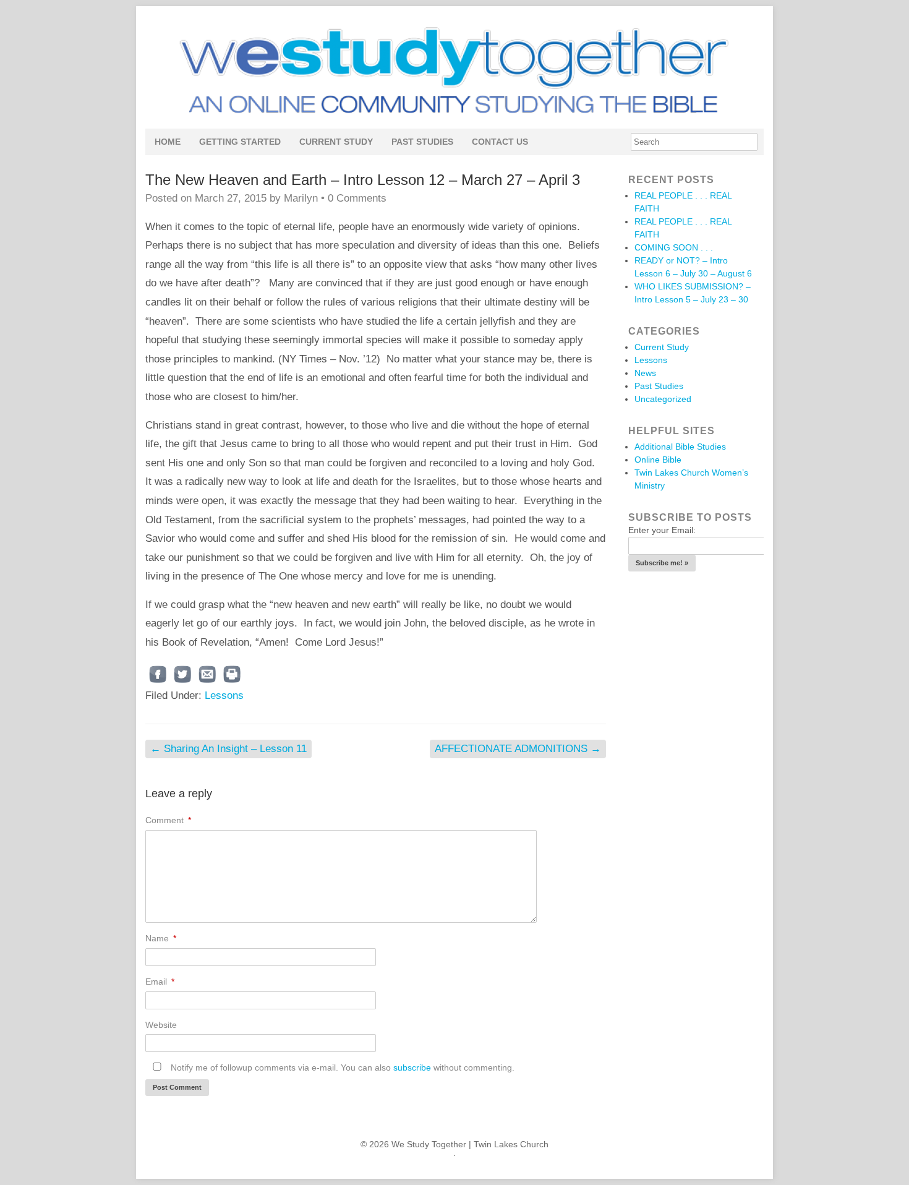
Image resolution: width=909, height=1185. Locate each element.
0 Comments (357, 198)
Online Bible (657, 459)
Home (168, 142)
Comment (168, 820)
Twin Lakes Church (511, 1144)
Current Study (336, 142)
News (645, 373)
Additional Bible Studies (680, 446)
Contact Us (500, 142)
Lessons (224, 695)
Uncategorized (662, 399)
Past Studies (422, 142)
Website (161, 1025)
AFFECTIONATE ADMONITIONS (518, 749)
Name (160, 938)
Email (159, 981)
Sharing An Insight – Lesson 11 (228, 749)
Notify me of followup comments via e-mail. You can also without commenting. (341, 1067)
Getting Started (240, 142)
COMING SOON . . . (673, 247)
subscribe (412, 1067)
